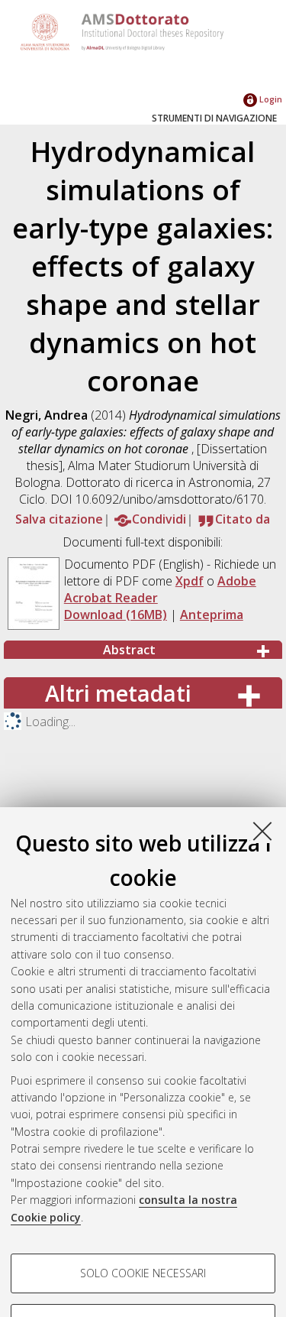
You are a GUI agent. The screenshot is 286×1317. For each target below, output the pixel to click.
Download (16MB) (115, 614)
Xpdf (189, 581)
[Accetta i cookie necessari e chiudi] (262, 831)
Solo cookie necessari (143, 1273)
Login (269, 99)
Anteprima (211, 614)
